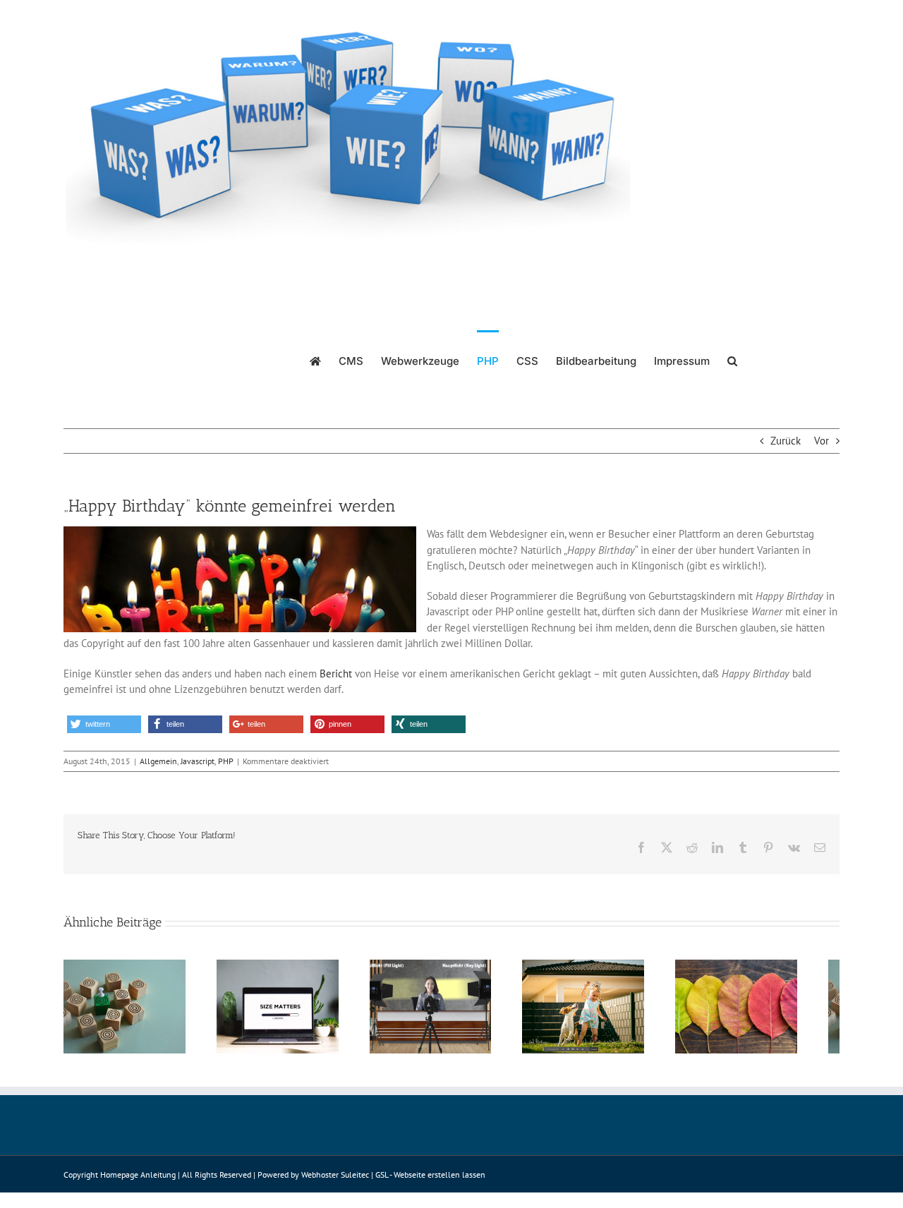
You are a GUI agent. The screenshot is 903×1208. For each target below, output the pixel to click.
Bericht (336, 673)
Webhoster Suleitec (335, 1181)
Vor (821, 440)
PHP (226, 761)
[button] (732, 359)
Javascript (197, 761)
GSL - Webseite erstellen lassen (430, 1181)
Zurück (785, 440)
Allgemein (158, 761)
